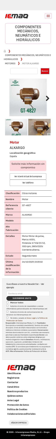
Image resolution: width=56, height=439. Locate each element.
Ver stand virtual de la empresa (28, 176)
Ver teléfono (28, 182)
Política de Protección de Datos (35, 351)
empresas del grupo (35, 337)
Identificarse (14, 373)
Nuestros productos (17, 391)
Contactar (12, 382)
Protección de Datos (18, 405)
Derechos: (30, 340)
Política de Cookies (17, 409)
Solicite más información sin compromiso (28, 165)
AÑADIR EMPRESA (19, 422)
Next (46, 97)
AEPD (7, 351)
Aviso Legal (31, 318)
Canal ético (13, 386)
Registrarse (13, 377)
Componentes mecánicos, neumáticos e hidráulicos (28, 33)
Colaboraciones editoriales (21, 414)
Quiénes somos (15, 396)
